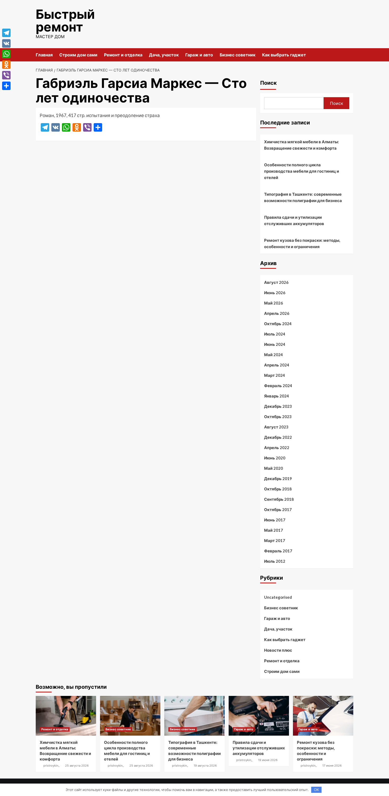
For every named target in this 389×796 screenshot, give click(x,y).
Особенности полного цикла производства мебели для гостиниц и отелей (301, 171)
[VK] (6, 43)
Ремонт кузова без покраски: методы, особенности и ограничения (302, 243)
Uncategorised (278, 597)
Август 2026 (276, 282)
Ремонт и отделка (123, 54)
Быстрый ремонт (65, 20)
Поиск (268, 83)
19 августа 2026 (205, 765)
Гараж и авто (199, 54)
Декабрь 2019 (278, 478)
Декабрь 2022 (278, 437)
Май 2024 (273, 354)
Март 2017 (274, 540)
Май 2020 (273, 468)
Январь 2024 (276, 395)
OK (316, 790)
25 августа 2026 (77, 765)
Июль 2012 (274, 561)
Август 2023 (276, 426)
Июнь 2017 (274, 519)
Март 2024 (274, 375)
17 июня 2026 (332, 765)
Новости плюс (278, 650)
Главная (44, 54)
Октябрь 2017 (278, 509)
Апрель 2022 (276, 447)
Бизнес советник (237, 54)
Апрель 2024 (276, 365)
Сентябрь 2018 (279, 499)
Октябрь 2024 (278, 323)
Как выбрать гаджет (284, 54)
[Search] (350, 54)
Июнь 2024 (274, 344)
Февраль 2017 (278, 550)
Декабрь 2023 (278, 406)
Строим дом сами (78, 54)
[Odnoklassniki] (6, 64)
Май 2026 (273, 303)
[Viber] (6, 75)
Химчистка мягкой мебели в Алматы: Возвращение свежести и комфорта (301, 144)
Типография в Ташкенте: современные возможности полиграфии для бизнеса (303, 197)
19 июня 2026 (268, 760)
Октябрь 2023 (278, 416)
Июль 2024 (274, 334)
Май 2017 (273, 530)
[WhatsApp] (6, 54)
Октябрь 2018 (278, 488)
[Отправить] (6, 86)
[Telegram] (6, 33)
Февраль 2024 (278, 385)
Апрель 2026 (276, 313)
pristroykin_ (51, 765)
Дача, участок (164, 54)
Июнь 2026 (274, 292)
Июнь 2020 (274, 457)
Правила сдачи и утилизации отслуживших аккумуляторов (294, 220)
